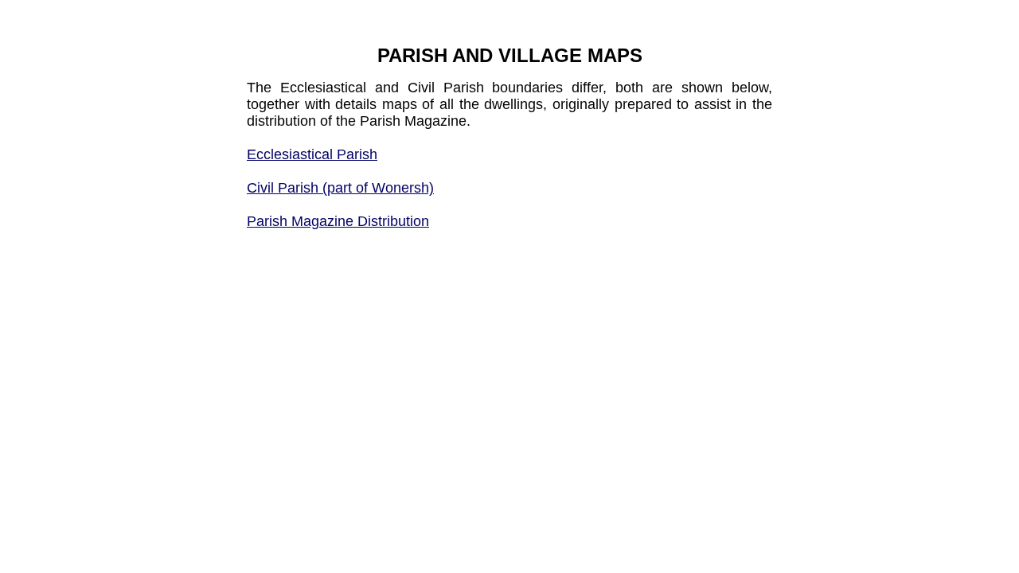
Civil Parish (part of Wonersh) (340, 188)
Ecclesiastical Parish (312, 154)
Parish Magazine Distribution (338, 221)
